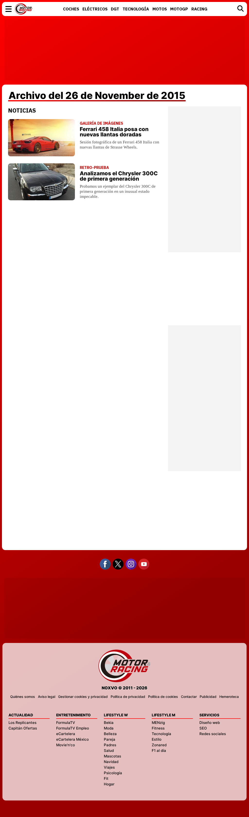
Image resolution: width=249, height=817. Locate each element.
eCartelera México (72, 739)
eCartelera (65, 733)
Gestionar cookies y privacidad (83, 696)
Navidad (111, 761)
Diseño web (209, 722)
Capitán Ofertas (23, 728)
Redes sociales (212, 733)
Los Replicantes (22, 722)
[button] (8, 9)
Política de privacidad (128, 696)
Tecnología (161, 733)
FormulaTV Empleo (72, 728)
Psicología (113, 773)
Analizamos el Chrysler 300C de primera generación (119, 176)
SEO (203, 728)
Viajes (109, 767)
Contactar (189, 696)
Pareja (109, 739)
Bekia (109, 722)
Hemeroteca (229, 696)
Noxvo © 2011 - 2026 (124, 687)
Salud (109, 750)
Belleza (110, 733)
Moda (109, 728)
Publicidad (208, 696)
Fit (106, 778)
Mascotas (112, 756)
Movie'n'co (65, 745)
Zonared (159, 745)
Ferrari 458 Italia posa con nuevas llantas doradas (114, 132)
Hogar (109, 784)
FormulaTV (65, 722)
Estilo (156, 739)
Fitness (158, 728)
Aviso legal (46, 696)
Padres (110, 745)
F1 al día (159, 750)
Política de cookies (163, 696)
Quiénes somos (22, 696)
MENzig (158, 722)
